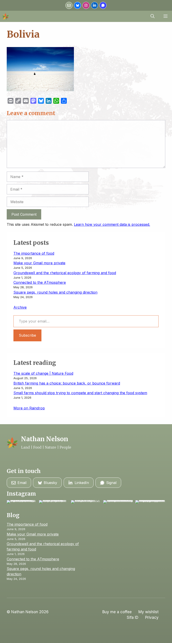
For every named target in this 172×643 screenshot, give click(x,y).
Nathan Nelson (44, 439)
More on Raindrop (29, 408)
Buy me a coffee (117, 612)
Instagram (21, 493)
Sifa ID (132, 617)
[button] (152, 16)
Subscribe (27, 335)
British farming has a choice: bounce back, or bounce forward (66, 383)
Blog (13, 515)
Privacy (152, 617)
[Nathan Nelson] (5, 16)
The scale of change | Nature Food (43, 373)
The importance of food (33, 253)
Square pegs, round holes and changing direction (55, 292)
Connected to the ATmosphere (39, 282)
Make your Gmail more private (39, 263)
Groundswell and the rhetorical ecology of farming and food (64, 273)
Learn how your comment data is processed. (112, 224)
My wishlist (148, 612)
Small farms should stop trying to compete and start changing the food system (80, 393)
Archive (20, 307)
